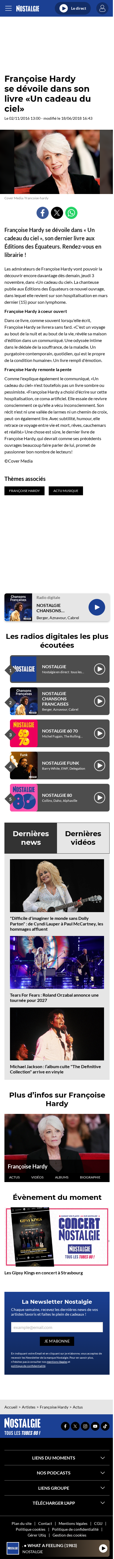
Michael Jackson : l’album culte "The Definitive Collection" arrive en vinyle (55, 1069)
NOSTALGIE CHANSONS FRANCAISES (50, 608)
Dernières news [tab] (31, 838)
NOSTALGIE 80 (57, 795)
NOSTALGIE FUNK (60, 763)
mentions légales (57, 1361)
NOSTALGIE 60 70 (60, 730)
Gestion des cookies (69, 1535)
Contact (45, 1523)
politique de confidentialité (28, 1365)
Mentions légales (73, 1523)
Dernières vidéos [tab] (83, 838)
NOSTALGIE (54, 666)
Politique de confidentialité (75, 1529)
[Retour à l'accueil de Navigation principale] (27, 8)
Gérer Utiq (37, 1535)
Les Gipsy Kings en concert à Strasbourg (43, 1272)
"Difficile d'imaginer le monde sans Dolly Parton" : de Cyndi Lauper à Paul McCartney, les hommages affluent (56, 923)
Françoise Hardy (28, 1166)
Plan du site (22, 1523)
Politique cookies (30, 1529)
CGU (98, 1523)
